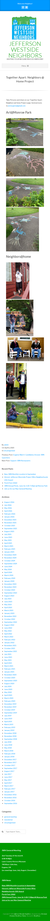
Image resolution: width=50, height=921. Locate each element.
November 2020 (10, 675)
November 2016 (10, 797)
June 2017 (8, 777)
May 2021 (8, 660)
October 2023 (9, 590)
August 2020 (9, 683)
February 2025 (9, 549)
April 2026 (8, 511)
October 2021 (9, 648)
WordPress (37, 916)
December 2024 (10, 555)
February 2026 (9, 514)
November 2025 (10, 523)
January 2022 (9, 642)
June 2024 (8, 566)
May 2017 (8, 780)
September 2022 (10, 622)
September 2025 (10, 528)
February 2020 (9, 701)
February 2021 (9, 669)
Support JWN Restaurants (20, 461)
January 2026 (9, 517)
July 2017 (7, 774)
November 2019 (10, 707)
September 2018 (10, 739)
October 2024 (9, 561)
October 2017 (9, 765)
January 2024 (9, 581)
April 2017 (8, 783)
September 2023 (10, 593)
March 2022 (8, 637)
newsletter (8, 820)
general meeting (10, 817)
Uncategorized (9, 451)
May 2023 (8, 604)
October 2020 (9, 678)
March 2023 (8, 610)
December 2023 (10, 584)
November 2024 (10, 558)
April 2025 (8, 543)
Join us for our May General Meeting (18, 489)
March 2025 (8, 546)
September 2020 (10, 680)
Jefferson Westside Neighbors (25, 49)
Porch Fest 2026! (10, 483)
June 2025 (8, 537)
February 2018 (9, 754)
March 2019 (8, 724)
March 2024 (8, 575)
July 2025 (7, 534)
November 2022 (10, 616)
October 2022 (9, 619)
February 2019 (9, 727)
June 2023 (8, 602)
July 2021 (7, 654)
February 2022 (9, 640)
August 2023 (9, 596)
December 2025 (10, 520)
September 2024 (10, 563)
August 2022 (9, 625)
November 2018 (10, 736)
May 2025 (8, 540)
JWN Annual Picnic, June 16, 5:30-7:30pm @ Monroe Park (25, 486)
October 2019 (9, 710)
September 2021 (10, 651)
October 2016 (9, 800)
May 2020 (8, 692)
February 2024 (9, 578)
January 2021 (9, 672)
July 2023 (7, 599)
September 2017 (10, 768)
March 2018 (8, 751)
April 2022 (8, 634)
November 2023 (10, 587)
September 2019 (10, 713)
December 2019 (10, 704)
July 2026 (7, 505)
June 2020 (8, 689)
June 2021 (8, 657)
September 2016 (10, 803)
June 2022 (8, 628)
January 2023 (9, 613)
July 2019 (7, 716)
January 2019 (9, 730)
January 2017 (9, 792)
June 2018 (8, 745)
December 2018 (10, 733)
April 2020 (8, 695)
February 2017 (9, 789)
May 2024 (8, 569)
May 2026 (8, 508)
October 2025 (9, 525)
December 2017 (10, 759)
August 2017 (9, 771)
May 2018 (8, 748)
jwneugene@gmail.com (16, 106)
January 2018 (9, 757)
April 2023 (8, 607)
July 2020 (7, 686)
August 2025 (9, 531)
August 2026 (9, 502)
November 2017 (10, 762)
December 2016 (10, 795)
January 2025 (9, 552)
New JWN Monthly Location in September (20, 474)
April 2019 (8, 721)
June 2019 (8, 718)
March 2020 (8, 698)
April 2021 (8, 663)
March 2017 (8, 786)
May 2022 (8, 631)
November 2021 (10, 645)
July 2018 (7, 742)
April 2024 (8, 572)
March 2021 (8, 666)
